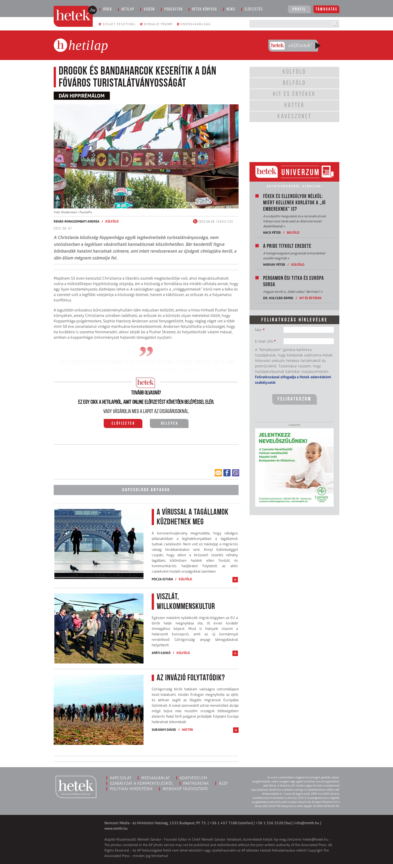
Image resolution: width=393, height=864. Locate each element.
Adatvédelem (193, 778)
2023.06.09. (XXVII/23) (215, 222)
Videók (149, 10)
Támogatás (327, 10)
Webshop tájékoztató (185, 788)
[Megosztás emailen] (218, 472)
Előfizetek (123, 424)
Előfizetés (254, 10)
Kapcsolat (120, 778)
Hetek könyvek (204, 10)
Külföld (112, 221)
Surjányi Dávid (164, 729)
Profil (299, 10)
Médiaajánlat (155, 778)
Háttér (187, 729)
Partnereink (196, 783)
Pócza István (162, 579)
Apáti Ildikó (161, 653)
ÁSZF (223, 783)
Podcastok (173, 10)
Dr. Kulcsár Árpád (278, 298)
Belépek (169, 424)
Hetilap (127, 10)
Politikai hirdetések (131, 788)
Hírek (107, 10)
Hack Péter (272, 232)
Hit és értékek (310, 298)
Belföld (293, 232)
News (231, 10)
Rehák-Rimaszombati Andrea (76, 221)
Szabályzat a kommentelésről (141, 783)
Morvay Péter (274, 264)
